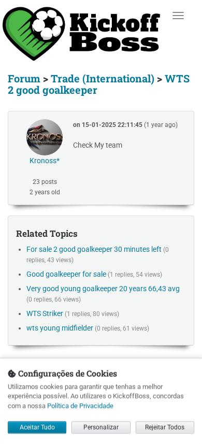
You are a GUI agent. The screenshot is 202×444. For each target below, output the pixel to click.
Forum (24, 78)
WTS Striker (44, 313)
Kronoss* (45, 160)
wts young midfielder (59, 328)
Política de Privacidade (80, 405)
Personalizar (101, 427)
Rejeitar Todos (164, 427)
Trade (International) (102, 78)
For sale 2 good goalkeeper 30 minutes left (94, 249)
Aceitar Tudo (37, 427)
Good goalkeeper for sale (66, 274)
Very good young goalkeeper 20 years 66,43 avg (103, 288)
